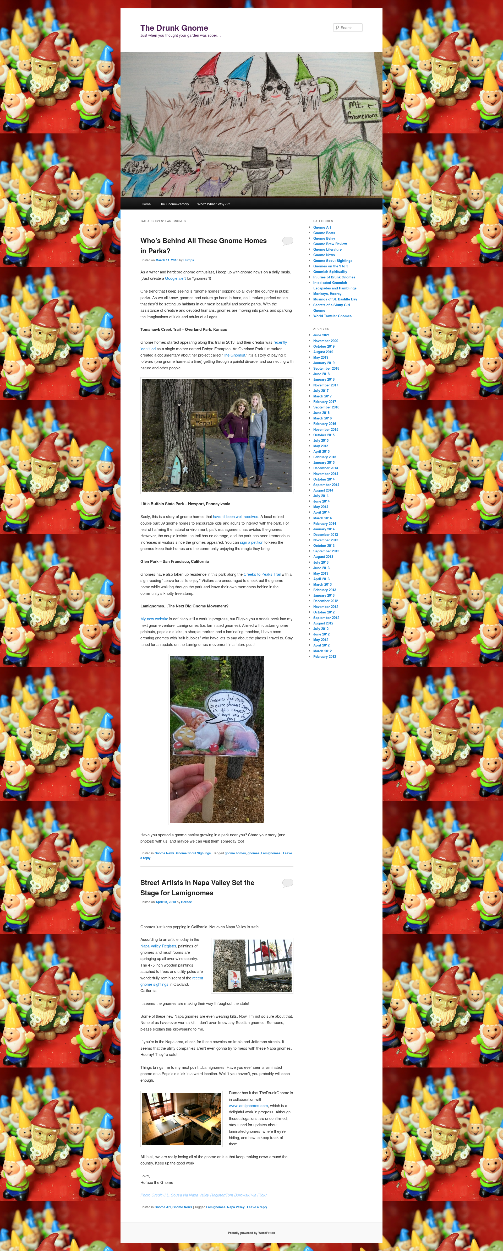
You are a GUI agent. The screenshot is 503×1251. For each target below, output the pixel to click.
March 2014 (322, 517)
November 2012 (325, 606)
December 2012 (325, 600)
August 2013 (323, 556)
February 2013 (324, 589)
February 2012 (324, 656)
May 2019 (320, 357)
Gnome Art (163, 1207)
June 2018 (321, 373)
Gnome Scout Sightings (193, 853)
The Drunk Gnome (174, 27)
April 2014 (321, 512)
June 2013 (321, 567)
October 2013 (324, 545)
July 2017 (321, 390)
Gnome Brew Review (330, 243)
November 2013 (325, 539)
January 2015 (324, 462)
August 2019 (323, 351)
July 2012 (321, 628)
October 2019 (324, 346)
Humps (188, 260)
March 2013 (322, 584)
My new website (154, 618)
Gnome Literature (327, 249)
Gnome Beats (324, 232)
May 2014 (320, 506)
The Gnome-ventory (174, 203)
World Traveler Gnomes (332, 315)
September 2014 (326, 484)
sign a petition (251, 542)
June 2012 (321, 634)
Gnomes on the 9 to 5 (330, 265)
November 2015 (325, 429)
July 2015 (321, 440)
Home (146, 203)
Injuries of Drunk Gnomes (334, 276)
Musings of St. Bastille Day (335, 298)
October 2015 (324, 434)
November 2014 (325, 473)
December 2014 (325, 467)
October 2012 (324, 612)
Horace (186, 901)
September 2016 (326, 407)
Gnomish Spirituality (330, 271)
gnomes (254, 853)
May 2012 (320, 639)
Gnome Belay (324, 238)
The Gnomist (234, 355)
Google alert (175, 278)
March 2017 (322, 395)
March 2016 (322, 418)
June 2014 (321, 501)
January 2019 (324, 362)
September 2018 (326, 368)
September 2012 (326, 617)
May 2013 (320, 573)
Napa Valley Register (158, 945)
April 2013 (321, 578)
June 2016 (321, 412)
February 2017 (324, 401)
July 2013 (321, 562)
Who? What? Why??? (213, 203)
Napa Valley (236, 1207)
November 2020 (325, 340)
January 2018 (324, 379)
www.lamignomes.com (248, 1105)
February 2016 (324, 423)
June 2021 (321, 334)
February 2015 (324, 456)
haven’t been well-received (235, 516)
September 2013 (326, 550)
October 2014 (324, 479)
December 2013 (325, 534)
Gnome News (164, 853)
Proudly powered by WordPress (251, 1232)
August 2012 (323, 623)
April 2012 (321, 645)
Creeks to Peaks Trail (262, 574)
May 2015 (320, 445)
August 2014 (323, 490)
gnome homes (235, 853)
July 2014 (321, 495)
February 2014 (324, 523)
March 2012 (322, 650)
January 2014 (324, 528)
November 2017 (325, 384)
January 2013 (324, 595)
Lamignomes (271, 853)
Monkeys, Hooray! (327, 293)
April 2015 (321, 451)
